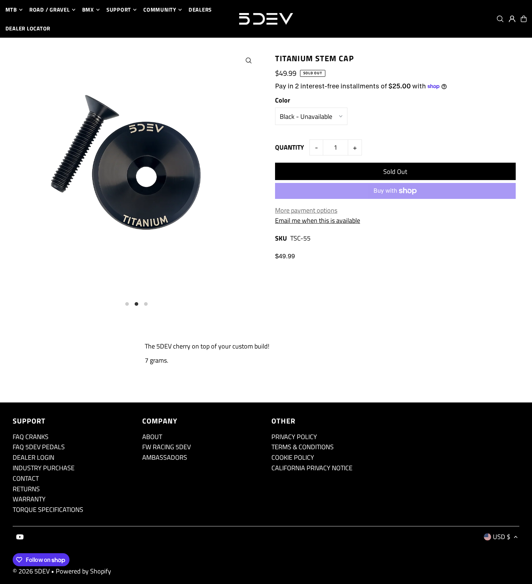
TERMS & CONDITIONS (302, 447)
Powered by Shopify (83, 571)
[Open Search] (500, 19)
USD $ (501, 537)
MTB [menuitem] (11, 9)
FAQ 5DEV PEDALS (39, 447)
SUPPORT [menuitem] (118, 9)
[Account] (512, 19)
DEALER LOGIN (33, 457)
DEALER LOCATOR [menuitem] (28, 28)
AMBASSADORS (164, 457)
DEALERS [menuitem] (200, 9)
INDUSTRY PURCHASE (44, 468)
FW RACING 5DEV (166, 447)
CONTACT (26, 478)
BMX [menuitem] (88, 9)
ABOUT (152, 437)
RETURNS (26, 489)
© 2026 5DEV (31, 571)
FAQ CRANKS (30, 437)
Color (282, 100)
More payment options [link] (306, 210)
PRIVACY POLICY (294, 437)
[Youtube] (20, 537)
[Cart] (524, 19)
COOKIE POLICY (292, 457)
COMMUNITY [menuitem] (159, 9)
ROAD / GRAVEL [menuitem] (49, 9)
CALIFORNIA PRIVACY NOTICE (311, 468)
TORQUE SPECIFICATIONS (48, 509)
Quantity (289, 147)
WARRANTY (29, 499)
